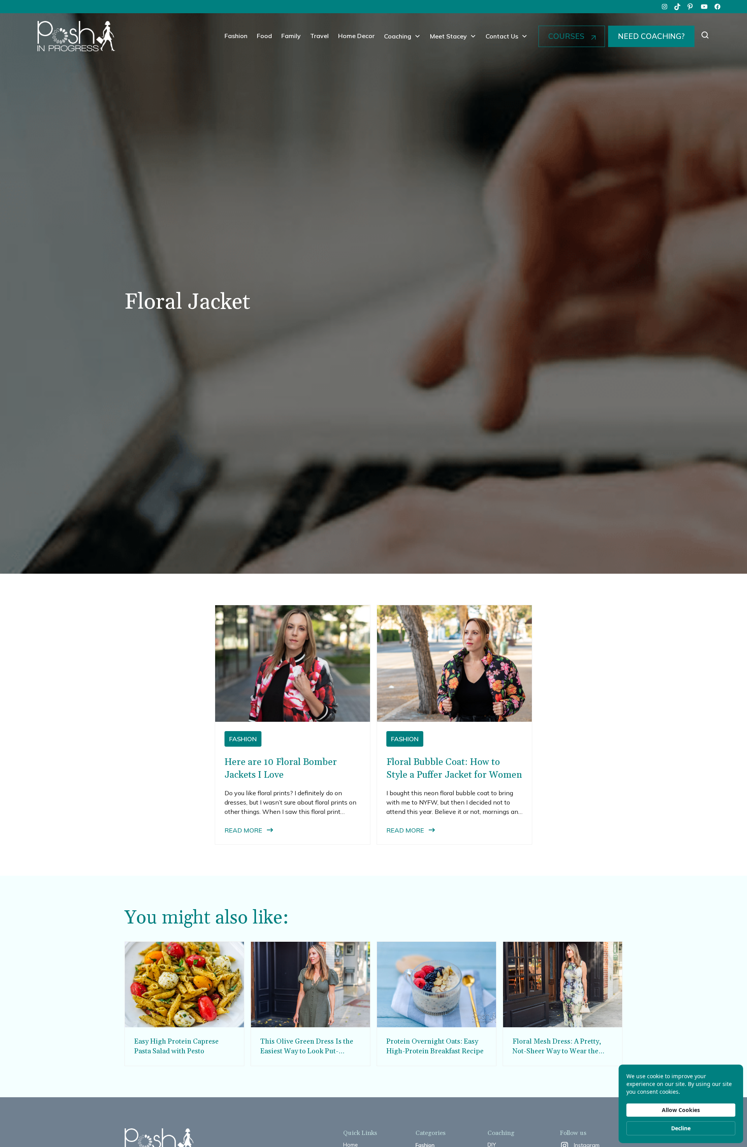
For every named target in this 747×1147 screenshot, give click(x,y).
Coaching (397, 36)
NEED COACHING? (651, 36)
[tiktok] (677, 6)
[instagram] (664, 6)
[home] (76, 36)
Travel (319, 36)
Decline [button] (681, 1128)
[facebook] (717, 6)
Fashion (235, 36)
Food (264, 36)
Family (291, 36)
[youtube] (704, 6)
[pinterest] (690, 6)
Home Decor (356, 36)
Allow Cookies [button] (681, 1110)
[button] (402, 36)
